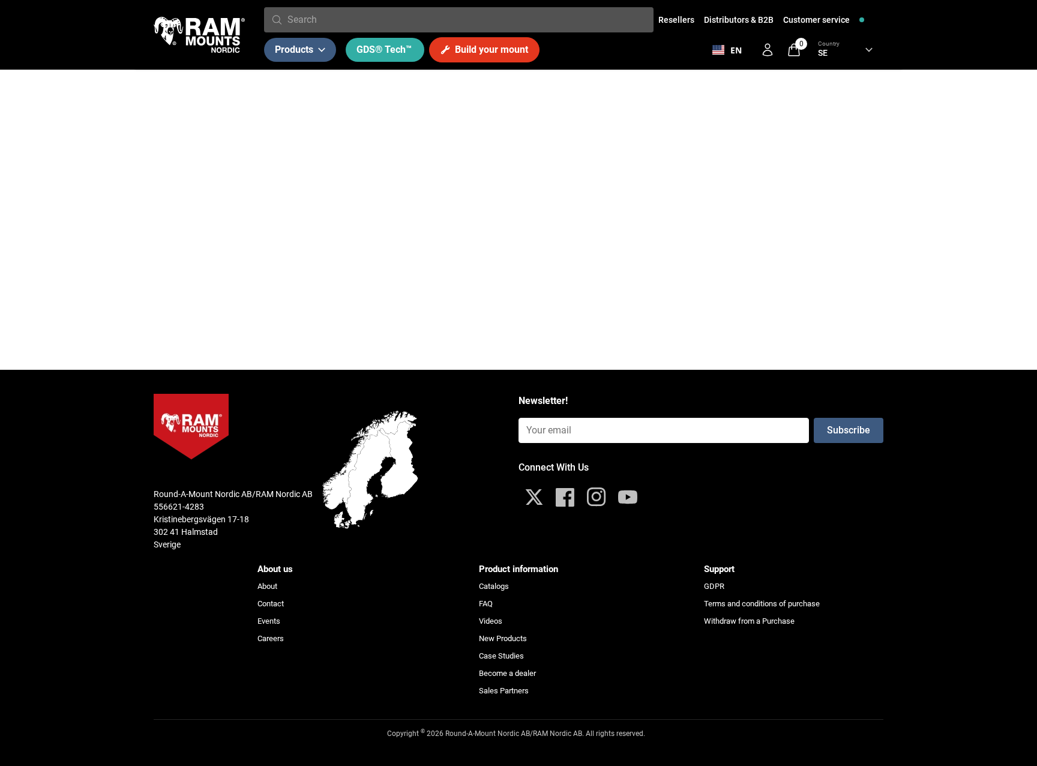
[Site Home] (199, 35)
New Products (503, 638)
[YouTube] (627, 497)
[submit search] (277, 20)
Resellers (676, 20)
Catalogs (494, 586)
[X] (534, 497)
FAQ (486, 603)
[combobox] (468, 20)
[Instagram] (596, 497)
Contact (270, 603)
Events (268, 621)
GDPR (714, 586)
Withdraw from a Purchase (749, 621)
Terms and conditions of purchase (762, 603)
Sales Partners (504, 690)
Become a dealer (507, 673)
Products (294, 49)
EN (736, 50)
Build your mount (491, 49)
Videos (490, 621)
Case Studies (501, 655)
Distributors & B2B (739, 20)
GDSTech (384, 49)
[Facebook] (565, 497)
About (267, 586)
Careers (270, 638)
